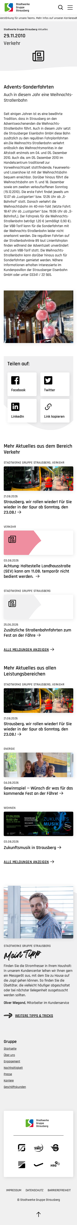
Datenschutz (34, 1190)
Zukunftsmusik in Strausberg (30, 847)
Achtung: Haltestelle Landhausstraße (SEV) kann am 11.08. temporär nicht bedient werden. (37, 571)
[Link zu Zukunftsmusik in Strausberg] (38, 824)
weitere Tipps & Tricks (34, 1015)
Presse (8, 1074)
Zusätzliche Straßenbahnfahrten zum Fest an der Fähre (37, 633)
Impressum (13, 1190)
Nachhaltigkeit (13, 1068)
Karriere (9, 1081)
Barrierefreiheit (59, 1190)
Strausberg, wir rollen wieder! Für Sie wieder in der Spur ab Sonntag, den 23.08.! (38, 507)
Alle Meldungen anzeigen (26, 649)
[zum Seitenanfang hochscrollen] (38, 1214)
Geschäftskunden (15, 1087)
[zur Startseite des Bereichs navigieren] (18, 7)
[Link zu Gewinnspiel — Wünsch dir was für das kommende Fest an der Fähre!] (38, 765)
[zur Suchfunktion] (60, 7)
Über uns (9, 1055)
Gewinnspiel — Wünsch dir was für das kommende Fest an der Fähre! (38, 791)
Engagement (12, 1061)
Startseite (10, 1049)
